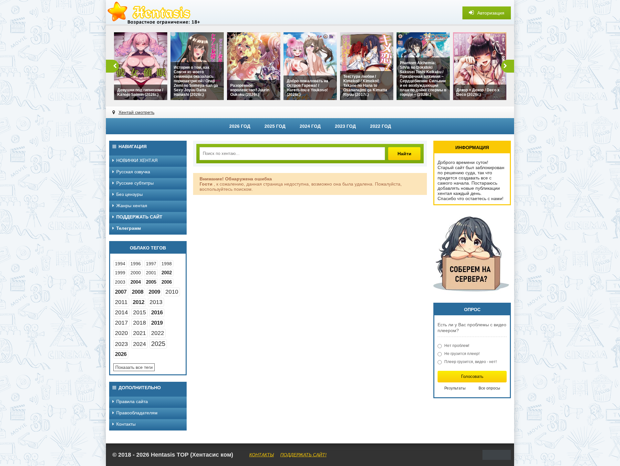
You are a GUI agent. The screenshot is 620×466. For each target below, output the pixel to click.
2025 (158, 343)
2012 (138, 302)
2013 (156, 302)
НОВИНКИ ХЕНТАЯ (137, 160)
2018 (139, 322)
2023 (121, 344)
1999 (120, 272)
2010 (171, 292)
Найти (404, 153)
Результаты (455, 388)
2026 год (239, 126)
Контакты (126, 424)
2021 (139, 333)
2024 (139, 344)
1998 (166, 263)
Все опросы (489, 388)
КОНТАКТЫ (261, 454)
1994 (120, 263)
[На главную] (154, 13)
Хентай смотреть (136, 112)
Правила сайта (132, 401)
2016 (157, 312)
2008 (137, 292)
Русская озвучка (133, 171)
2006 (166, 282)
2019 (157, 323)
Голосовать (472, 376)
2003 (120, 282)
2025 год (274, 126)
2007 (121, 292)
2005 (151, 282)
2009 (154, 292)
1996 (135, 263)
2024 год (310, 126)
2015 (139, 312)
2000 (135, 272)
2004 (135, 282)
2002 (166, 272)
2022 (157, 333)
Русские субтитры (135, 183)
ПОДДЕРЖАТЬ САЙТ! (303, 454)
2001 (151, 272)
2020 (121, 333)
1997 (151, 263)
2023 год (345, 126)
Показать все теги (134, 367)
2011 (121, 302)
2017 (121, 322)
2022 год (380, 126)
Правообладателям (137, 412)
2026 (121, 354)
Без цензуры (129, 194)
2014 (121, 312)
